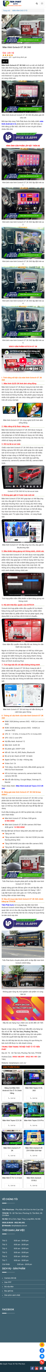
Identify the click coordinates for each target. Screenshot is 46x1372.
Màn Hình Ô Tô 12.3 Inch (12, 1178)
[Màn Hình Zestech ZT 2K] (12, 1137)
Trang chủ (6, 10)
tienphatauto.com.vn (19, 1225)
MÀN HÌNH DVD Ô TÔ (19, 10)
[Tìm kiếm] (37, 3)
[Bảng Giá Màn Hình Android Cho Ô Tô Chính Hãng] (12, 1077)
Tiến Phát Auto (8, 1209)
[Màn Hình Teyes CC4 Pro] (34, 1110)
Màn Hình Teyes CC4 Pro (34, 1120)
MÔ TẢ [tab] (5, 61)
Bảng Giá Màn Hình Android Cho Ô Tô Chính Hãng (12, 1090)
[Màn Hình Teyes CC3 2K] (12, 1110)
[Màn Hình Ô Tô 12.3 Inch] (12, 1167)
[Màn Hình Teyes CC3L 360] (34, 1077)
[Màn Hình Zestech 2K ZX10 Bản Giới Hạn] (34, 1137)
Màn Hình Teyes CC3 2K (12, 1120)
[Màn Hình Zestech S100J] (34, 1167)
